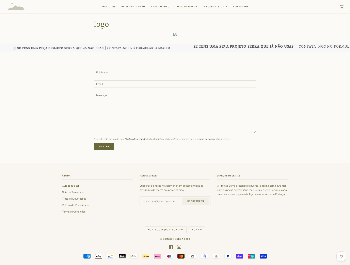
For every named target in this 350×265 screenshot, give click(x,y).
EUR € (196, 229)
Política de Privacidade (75, 205)
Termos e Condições (73, 212)
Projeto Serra (173, 239)
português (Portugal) (164, 229)
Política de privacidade (137, 139)
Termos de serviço (206, 139)
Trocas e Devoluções (74, 199)
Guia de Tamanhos (72, 192)
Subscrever (195, 201)
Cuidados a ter (70, 186)
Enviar (104, 146)
